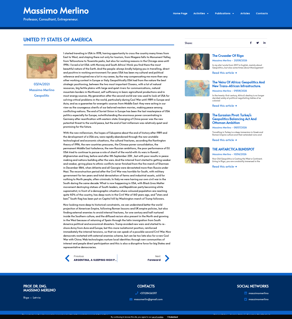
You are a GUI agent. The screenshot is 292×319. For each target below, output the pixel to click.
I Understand (172, 317)
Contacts (262, 13)
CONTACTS (146, 286)
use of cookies (157, 317)
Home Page (180, 13)
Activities (199, 13)
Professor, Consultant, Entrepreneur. (50, 19)
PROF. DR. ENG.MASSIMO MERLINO (39, 288)
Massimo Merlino (56, 10)
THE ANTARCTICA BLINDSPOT (233, 149)
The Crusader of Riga (228, 55)
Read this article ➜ (224, 73)
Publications (222, 13)
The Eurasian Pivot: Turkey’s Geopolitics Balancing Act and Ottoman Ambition (234, 119)
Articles (245, 13)
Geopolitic (41, 95)
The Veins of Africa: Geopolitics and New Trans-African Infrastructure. (238, 84)
